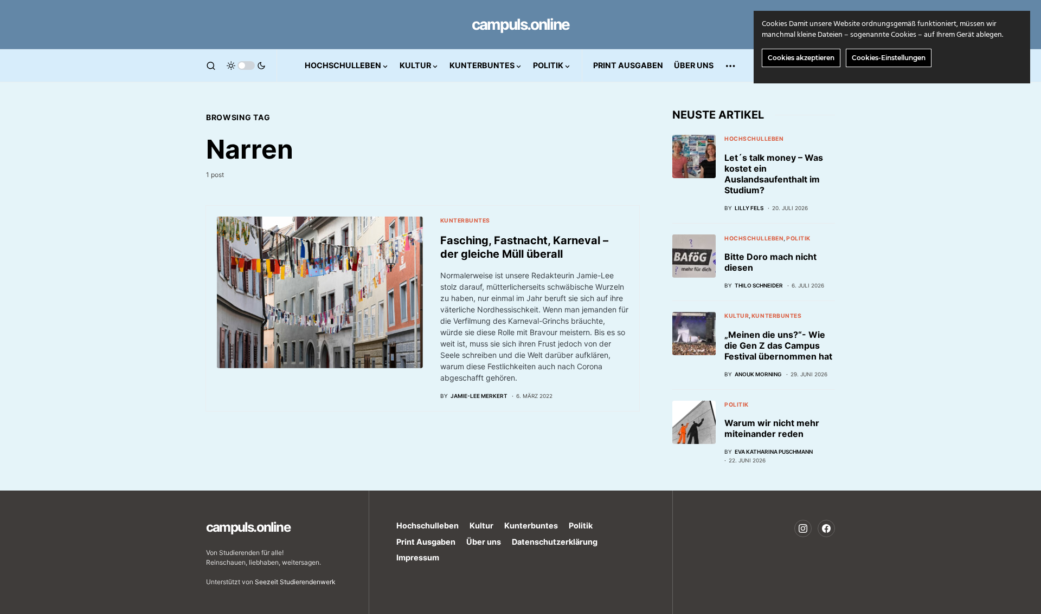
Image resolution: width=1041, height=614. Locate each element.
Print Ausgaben (425, 541)
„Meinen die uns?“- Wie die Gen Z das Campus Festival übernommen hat (778, 345)
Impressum (417, 557)
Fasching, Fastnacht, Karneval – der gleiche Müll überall (524, 247)
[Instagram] (803, 528)
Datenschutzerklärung (554, 541)
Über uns (483, 541)
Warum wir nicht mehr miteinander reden (771, 428)
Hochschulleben (753, 138)
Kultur (736, 315)
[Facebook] (826, 528)
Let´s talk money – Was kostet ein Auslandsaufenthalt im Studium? (773, 173)
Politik (798, 238)
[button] (211, 65)
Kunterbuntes (465, 220)
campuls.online (520, 24)
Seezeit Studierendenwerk (295, 582)
